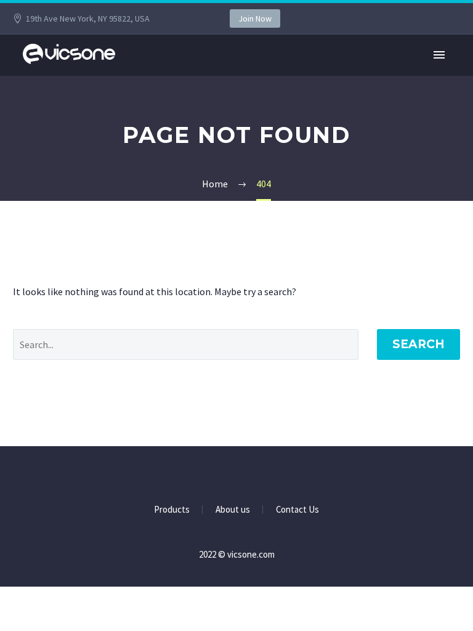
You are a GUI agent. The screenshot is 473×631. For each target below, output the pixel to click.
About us (233, 510)
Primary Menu (439, 55)
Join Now (255, 18)
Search (418, 344)
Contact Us (297, 510)
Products (172, 510)
